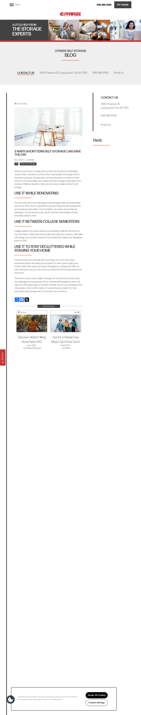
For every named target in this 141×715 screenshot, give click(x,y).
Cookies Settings (97, 703)
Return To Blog (21, 104)
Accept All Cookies (97, 695)
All (16, 164)
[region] (64, 699)
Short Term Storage (28, 164)
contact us (62, 291)
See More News (49, 306)
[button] (122, 4)
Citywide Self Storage (58, 281)
